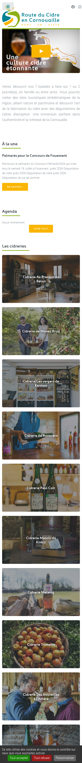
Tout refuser (42, 758)
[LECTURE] (41, 51)
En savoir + (15, 186)
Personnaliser (65, 758)
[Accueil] (41, 17)
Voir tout (41, 228)
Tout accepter (19, 758)
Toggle (8, 7)
